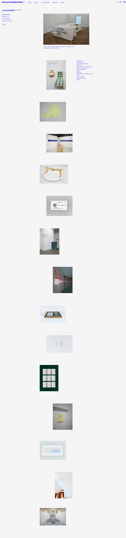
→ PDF (3, 24)
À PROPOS (30, 2)
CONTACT (62, 2)
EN (122, 1)
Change (78, 70)
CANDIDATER (55, 2)
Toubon (78, 79)
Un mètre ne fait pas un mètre (83, 68)
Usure (78, 75)
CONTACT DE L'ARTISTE (7, 21)
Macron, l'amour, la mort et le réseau (84, 66)
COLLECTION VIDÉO (45, 2)
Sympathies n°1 (80, 60)
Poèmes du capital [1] (81, 69)
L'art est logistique (80, 76)
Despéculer (79, 72)
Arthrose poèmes (80, 62)
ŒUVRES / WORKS (6, 14)
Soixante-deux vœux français (83, 63)
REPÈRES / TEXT (5, 16)
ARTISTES (37, 2)
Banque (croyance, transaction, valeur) (85, 73)
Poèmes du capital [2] (81, 78)
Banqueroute (79, 65)
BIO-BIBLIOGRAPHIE (6, 19)
